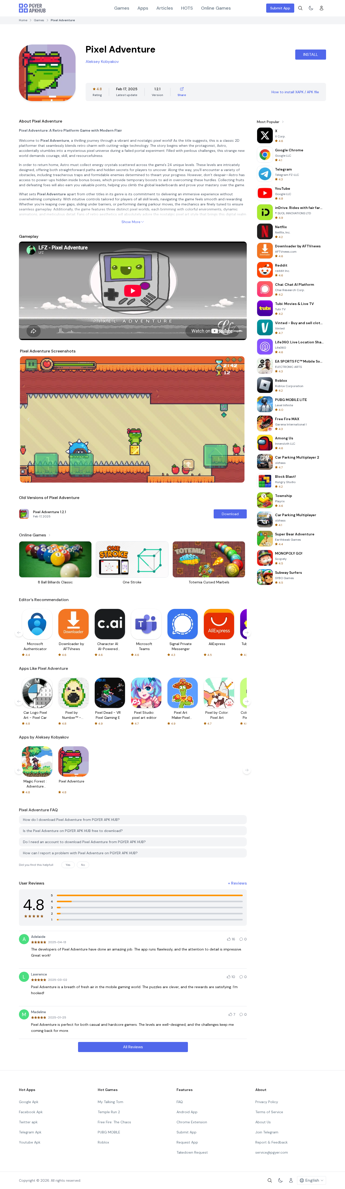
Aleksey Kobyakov (102, 61)
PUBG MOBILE (109, 1132)
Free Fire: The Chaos (114, 1122)
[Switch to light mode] (310, 8)
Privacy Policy (266, 1102)
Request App (187, 1142)
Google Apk (28, 1102)
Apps (142, 8)
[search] (300, 8)
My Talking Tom (110, 1102)
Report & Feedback (271, 1142)
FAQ (180, 1102)
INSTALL (310, 54)
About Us (263, 1122)
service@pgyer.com (271, 1152)
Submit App (280, 8)
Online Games (216, 8)
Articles (164, 8)
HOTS (187, 8)
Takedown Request (192, 1152)
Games (121, 8)
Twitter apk (28, 1122)
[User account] (321, 8)
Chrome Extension (192, 1122)
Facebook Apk (31, 1112)
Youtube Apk (29, 1142)
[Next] (237, 419)
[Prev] (28, 419)
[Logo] (32, 8)
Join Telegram (266, 1132)
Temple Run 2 (109, 1112)
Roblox (103, 1142)
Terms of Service (269, 1112)
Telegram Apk (30, 1132)
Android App (187, 1112)
